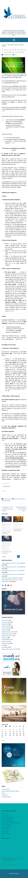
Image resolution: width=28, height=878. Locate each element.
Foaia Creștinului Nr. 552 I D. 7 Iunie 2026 (12, 570)
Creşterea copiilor (6, 622)
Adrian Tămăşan (6, 815)
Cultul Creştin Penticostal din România (11, 822)
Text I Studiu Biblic (6, 797)
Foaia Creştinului (6, 628)
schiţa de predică (6, 500)
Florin (15, 54)
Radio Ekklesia (5, 832)
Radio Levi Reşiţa (6, 833)
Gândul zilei (5, 630)
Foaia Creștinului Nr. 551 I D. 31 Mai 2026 (12, 574)
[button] (14, 40)
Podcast (4, 637)
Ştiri (3, 645)
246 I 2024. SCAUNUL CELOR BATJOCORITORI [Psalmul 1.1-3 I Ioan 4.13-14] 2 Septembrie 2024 (6, 546)
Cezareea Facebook (7, 819)
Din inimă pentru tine (7, 826)
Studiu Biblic (5, 647)
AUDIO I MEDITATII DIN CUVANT (10, 791)
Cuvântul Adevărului (7, 824)
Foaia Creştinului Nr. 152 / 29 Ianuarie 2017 (21, 508)
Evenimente (5, 624)
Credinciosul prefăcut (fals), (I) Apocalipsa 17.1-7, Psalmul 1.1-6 (17, 525)
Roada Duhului (5, 641)
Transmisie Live (6, 789)
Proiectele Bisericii (6, 639)
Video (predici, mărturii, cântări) (10, 649)
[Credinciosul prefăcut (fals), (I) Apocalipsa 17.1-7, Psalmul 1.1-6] (18, 519)
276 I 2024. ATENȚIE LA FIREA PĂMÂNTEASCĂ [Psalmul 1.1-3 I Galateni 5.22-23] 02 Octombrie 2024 (6, 526)
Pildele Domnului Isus (7, 635)
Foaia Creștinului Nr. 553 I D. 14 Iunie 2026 (12, 567)
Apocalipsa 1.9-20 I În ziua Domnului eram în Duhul (7, 508)
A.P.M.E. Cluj (5, 813)
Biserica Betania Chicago (8, 817)
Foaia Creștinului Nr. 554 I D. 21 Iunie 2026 (12, 563)
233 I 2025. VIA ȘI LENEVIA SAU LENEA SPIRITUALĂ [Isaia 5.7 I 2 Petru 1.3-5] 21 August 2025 (12, 579)
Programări (4, 795)
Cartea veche (5, 620)
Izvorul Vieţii (5, 830)
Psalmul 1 (23, 499)
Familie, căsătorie (6, 626)
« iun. (3, 740)
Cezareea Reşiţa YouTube (8, 821)
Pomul (18, 499)
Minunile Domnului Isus (8, 634)
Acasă (3, 793)
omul (15, 499)
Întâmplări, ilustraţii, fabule (8, 632)
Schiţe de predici (7, 499)
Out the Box (16, 873)
